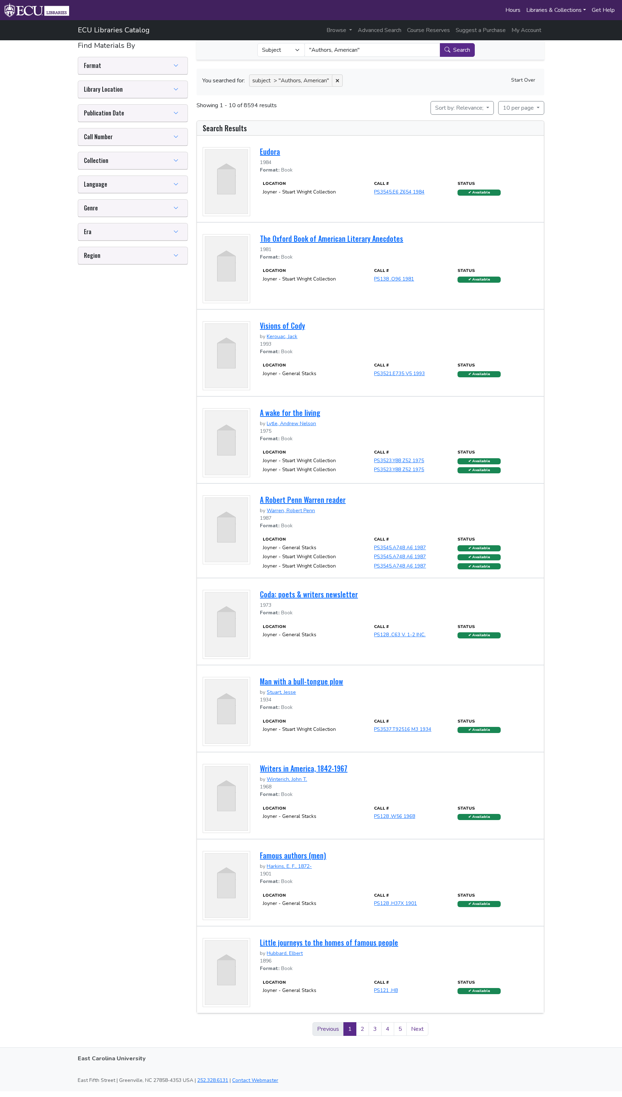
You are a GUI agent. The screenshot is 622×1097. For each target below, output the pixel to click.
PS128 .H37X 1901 (395, 903)
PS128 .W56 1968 (394, 816)
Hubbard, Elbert (285, 953)
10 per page (519, 108)
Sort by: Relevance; (460, 108)
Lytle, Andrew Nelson (291, 423)
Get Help (603, 10)
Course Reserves (428, 30)
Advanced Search (379, 30)
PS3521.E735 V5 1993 (399, 373)
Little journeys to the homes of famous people (329, 942)
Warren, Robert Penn (291, 510)
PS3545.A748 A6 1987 (400, 547)
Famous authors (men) (293, 855)
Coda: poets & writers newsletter (309, 594)
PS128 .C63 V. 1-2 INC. (399, 634)
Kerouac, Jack (282, 336)
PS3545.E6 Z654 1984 (399, 191)
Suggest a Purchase (481, 30)
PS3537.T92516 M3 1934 (402, 729)
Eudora (270, 151)
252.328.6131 (212, 1080)
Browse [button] (337, 30)
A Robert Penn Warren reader (303, 499)
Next (417, 1029)
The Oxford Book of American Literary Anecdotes (331, 238)
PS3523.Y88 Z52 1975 (399, 460)
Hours (512, 10)
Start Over (523, 80)
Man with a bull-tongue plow (301, 681)
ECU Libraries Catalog (114, 30)
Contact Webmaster (255, 1080)
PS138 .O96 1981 (394, 279)
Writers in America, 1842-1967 (303, 768)
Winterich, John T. (287, 779)
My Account (526, 30)
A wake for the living (290, 412)
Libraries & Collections (554, 10)
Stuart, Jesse (281, 692)
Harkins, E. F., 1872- (289, 866)
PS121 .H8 (386, 990)
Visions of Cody (282, 325)
